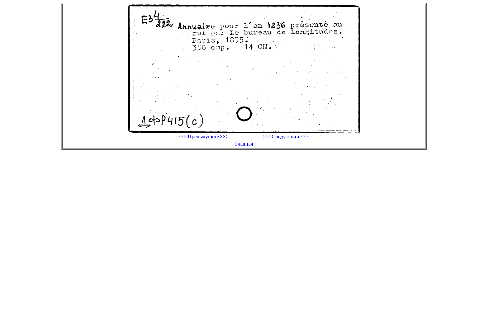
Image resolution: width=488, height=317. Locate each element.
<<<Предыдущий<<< (203, 136)
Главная (244, 144)
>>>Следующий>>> (285, 136)
